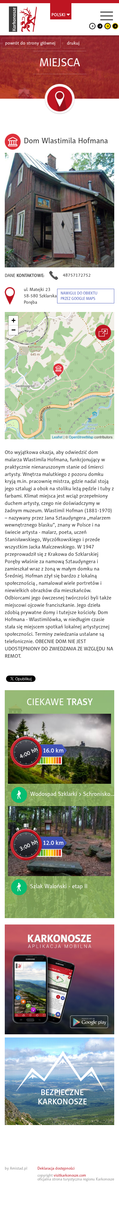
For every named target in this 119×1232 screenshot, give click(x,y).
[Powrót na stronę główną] (23, 19)
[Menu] (106, 16)
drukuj (73, 43)
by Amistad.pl (16, 1168)
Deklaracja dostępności (56, 1168)
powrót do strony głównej (30, 43)
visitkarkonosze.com (70, 1175)
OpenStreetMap (81, 436)
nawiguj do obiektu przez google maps (79, 296)
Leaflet (57, 436)
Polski (58, 14)
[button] (58, 370)
